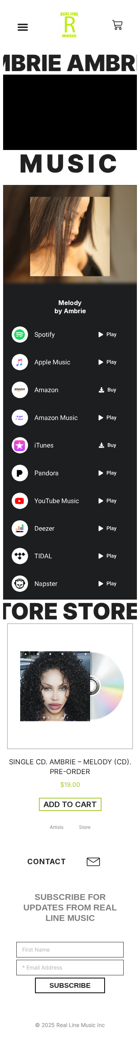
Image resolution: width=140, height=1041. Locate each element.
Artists (56, 827)
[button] (23, 27)
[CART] (117, 27)
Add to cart (70, 804)
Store (85, 827)
